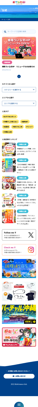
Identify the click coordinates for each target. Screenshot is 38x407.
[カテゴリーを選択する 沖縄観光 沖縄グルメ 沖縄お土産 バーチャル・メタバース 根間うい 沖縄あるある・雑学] (19, 89)
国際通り (25, 122)
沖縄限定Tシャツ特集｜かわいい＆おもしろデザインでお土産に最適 (26, 151)
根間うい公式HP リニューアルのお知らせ (18, 66)
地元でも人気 (18, 127)
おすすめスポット (10, 117)
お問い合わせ (20, 376)
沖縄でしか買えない (11, 122)
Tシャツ (30, 127)
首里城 (6, 127)
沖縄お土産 (8, 132)
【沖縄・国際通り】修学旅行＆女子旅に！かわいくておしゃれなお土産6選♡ (26, 202)
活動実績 (7, 62)
